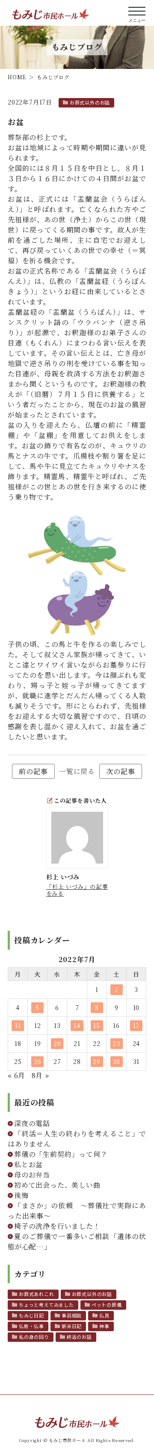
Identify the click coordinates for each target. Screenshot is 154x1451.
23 (116, 1043)
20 (57, 1043)
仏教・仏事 (31, 1326)
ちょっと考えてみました (46, 1304)
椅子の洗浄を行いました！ (57, 1226)
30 (116, 1061)
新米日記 (72, 1326)
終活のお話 (79, 1336)
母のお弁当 (32, 1175)
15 (96, 1025)
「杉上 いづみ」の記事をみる (77, 889)
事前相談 (72, 1315)
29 (97, 1061)
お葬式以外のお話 (90, 102)
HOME (17, 76)
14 (77, 1025)
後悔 (21, 1195)
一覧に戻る (77, 771)
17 (136, 1025)
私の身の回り (34, 1336)
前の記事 (33, 771)
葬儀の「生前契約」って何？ (60, 1154)
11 (18, 1025)
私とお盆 (28, 1164)
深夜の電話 (32, 1123)
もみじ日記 (31, 1315)
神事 (104, 1326)
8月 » (40, 1075)
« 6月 (16, 1075)
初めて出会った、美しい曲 (57, 1185)
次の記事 (120, 771)
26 (37, 1061)
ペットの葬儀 (107, 1304)
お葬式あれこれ (36, 1293)
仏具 (104, 1315)
